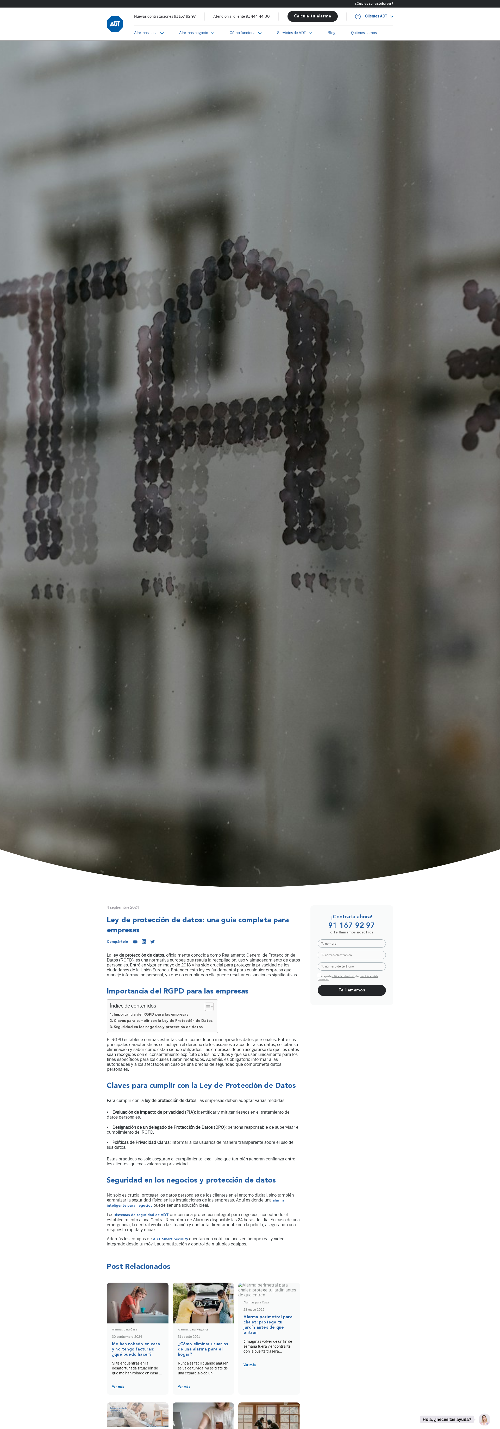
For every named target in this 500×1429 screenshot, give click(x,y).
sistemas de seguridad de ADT (141, 1215)
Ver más (118, 1386)
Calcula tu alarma (312, 16)
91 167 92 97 (185, 16)
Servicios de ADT (291, 33)
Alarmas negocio (193, 33)
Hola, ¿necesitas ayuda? (447, 1419)
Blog (331, 33)
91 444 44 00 (258, 16)
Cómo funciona (242, 33)
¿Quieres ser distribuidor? (374, 3)
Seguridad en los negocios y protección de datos (158, 1027)
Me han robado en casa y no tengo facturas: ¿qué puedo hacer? (136, 1349)
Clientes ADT (376, 16)
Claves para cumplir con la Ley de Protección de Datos (163, 1021)
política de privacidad (343, 976)
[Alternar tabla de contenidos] (207, 1006)
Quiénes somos (364, 33)
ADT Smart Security (170, 1239)
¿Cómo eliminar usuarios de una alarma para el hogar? (203, 1349)
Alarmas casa (146, 33)
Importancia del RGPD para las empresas (151, 1015)
